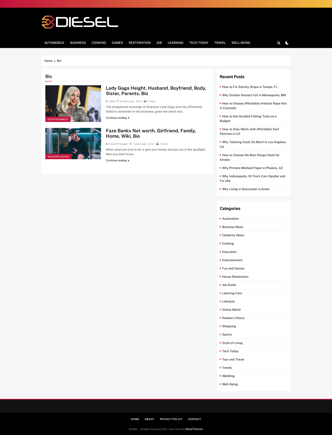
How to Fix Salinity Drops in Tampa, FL (249, 87)
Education (229, 252)
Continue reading (116, 117)
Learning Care (232, 293)
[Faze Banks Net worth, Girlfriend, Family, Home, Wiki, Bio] (73, 143)
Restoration (140, 43)
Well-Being (241, 43)
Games (117, 43)
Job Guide (229, 285)
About (149, 419)
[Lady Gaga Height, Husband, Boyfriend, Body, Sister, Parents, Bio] (73, 103)
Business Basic (232, 227)
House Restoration (235, 276)
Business (78, 43)
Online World (231, 310)
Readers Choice (58, 156)
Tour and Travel (233, 359)
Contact (194, 419)
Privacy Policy (171, 419)
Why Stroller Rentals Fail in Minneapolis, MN (254, 95)
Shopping (229, 326)
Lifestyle (228, 301)
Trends (227, 368)
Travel (220, 43)
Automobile (54, 43)
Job (159, 43)
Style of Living (232, 343)
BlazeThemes (194, 429)
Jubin (112, 101)
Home (135, 419)
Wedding (228, 376)
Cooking (99, 43)
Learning (175, 43)
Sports (227, 334)
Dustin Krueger (118, 143)
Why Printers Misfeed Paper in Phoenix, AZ (252, 168)
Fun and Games (233, 268)
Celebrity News (233, 235)
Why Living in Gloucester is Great (245, 189)
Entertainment (58, 119)
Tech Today (198, 43)
